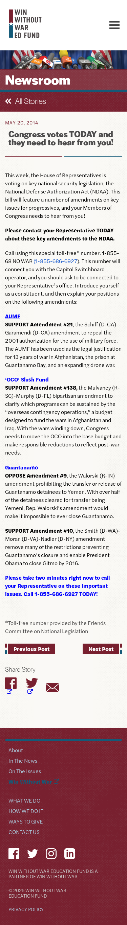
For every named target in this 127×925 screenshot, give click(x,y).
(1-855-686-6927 (55, 261)
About (15, 750)
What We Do (24, 801)
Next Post (100, 649)
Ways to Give (25, 822)
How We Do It (25, 811)
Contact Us (24, 832)
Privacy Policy (26, 909)
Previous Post (31, 649)
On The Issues (24, 771)
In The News (22, 761)
